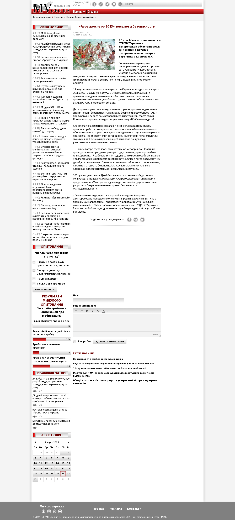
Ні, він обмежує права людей (51, 321)
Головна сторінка (42, 17)
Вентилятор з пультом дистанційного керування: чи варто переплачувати (50, 177)
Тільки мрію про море (51, 283)
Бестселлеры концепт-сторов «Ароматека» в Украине (50, 59)
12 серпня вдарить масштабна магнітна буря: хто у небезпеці (50, 100)
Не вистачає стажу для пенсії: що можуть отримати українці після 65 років (49, 139)
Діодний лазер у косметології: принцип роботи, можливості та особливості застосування (50, 69)
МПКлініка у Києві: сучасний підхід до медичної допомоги (49, 36)
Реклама (115, 509)
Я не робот (84, 341)
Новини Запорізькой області (81, 17)
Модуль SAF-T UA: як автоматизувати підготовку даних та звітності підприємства (51, 110)
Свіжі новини (51, 27)
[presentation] (76, 311)
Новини (77, 12)
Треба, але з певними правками (46, 346)
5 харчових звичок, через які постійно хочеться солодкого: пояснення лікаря (52, 237)
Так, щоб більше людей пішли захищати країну (51, 333)
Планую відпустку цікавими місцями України (54, 272)
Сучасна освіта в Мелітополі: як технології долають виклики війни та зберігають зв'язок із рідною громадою (49, 153)
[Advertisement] (117, 263)
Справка (93, 12)
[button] (76, 311)
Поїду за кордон (47, 278)
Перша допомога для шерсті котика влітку (49, 207)
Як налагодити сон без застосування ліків (49, 80)
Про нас (98, 509)
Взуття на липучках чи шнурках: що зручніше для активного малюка (49, 89)
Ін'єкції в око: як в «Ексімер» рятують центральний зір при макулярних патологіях (51, 121)
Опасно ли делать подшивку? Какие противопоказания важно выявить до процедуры (47, 188)
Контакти (134, 509)
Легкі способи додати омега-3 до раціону (49, 130)
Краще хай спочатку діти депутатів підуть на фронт (50, 359)
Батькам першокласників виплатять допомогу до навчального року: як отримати (51, 216)
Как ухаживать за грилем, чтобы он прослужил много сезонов (51, 166)
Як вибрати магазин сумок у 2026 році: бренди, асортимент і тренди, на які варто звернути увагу (52, 48)
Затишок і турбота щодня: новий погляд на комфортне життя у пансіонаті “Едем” (52, 227)
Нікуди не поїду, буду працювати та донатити (53, 264)
